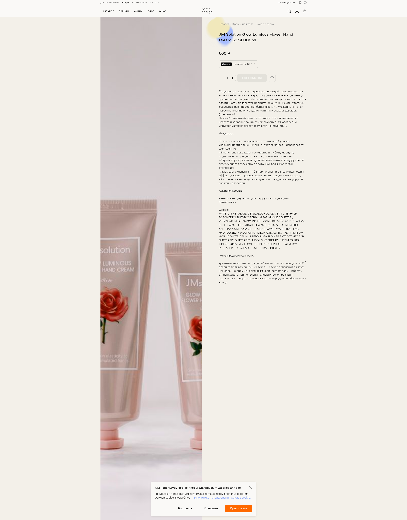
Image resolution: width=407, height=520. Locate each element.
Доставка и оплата (109, 2)
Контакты (154, 2)
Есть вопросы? (139, 2)
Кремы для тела (242, 24)
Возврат (126, 2)
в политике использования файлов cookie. (222, 497)
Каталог (224, 24)
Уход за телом (265, 24)
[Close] (250, 487)
